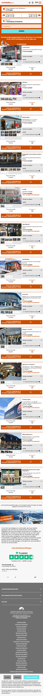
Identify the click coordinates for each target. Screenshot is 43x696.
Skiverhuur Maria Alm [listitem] (21, 665)
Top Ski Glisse (25, 259)
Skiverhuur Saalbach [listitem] (21, 626)
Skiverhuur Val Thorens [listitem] (21, 652)
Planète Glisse (26, 117)
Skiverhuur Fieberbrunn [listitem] (21, 648)
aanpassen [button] (17, 677)
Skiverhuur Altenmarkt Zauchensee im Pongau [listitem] (21, 671)
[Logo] (8, 2)
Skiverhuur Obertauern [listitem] (21, 656)
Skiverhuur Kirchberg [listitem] (21, 639)
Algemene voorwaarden (22, 617)
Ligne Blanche (26, 224)
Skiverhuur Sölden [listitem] (21, 622)
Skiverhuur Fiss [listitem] (21, 658)
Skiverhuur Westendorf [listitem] (21, 643)
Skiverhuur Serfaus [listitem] (21, 650)
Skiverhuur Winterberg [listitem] (21, 669)
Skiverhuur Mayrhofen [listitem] (21, 633)
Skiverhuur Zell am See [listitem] (21, 635)
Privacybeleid (33, 691)
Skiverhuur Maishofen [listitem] (21, 663)
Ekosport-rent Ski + (27, 329)
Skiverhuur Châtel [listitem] (21, 660)
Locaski (24, 189)
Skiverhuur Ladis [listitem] (21, 667)
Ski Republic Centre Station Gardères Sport (32, 154)
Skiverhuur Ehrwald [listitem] (21, 645)
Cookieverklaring (6, 693)
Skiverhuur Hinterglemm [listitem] (21, 624)
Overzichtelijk (7, 565)
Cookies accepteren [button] (31, 677)
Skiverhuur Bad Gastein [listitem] (21, 673)
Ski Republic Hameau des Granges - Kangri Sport (31, 470)
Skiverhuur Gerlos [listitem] (21, 631)
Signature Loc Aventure (28, 364)
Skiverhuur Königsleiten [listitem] (22, 654)
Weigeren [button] (7, 677)
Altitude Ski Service (27, 434)
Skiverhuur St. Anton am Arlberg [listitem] (22, 641)
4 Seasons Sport (26, 399)
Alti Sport (24, 82)
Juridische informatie (25, 616)
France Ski (25, 294)
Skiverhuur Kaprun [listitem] (21, 628)
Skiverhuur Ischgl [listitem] (21, 637)
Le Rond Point (26, 47)
